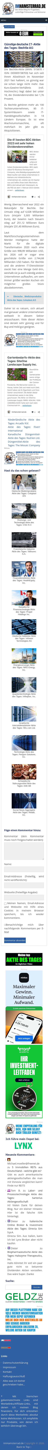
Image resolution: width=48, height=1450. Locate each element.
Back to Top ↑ (24, 1447)
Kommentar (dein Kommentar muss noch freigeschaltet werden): (24, 838)
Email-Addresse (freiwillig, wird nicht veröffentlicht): (24, 878)
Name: (8, 864)
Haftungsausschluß (14, 1376)
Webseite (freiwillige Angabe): (21, 892)
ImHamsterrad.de (13, 1443)
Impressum (9, 1367)
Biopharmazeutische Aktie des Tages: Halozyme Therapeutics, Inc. (24, 1255)
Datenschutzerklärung (15, 1362)
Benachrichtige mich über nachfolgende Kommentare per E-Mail (24, 928)
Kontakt (7, 1371)
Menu (3, 20)
